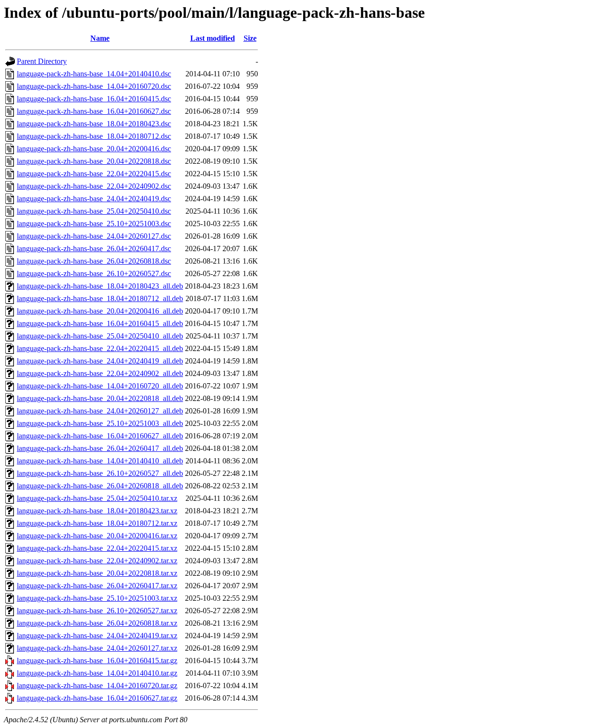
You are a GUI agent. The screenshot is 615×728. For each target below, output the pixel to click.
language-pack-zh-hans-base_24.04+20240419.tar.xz (97, 635)
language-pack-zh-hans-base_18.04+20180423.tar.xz (97, 511)
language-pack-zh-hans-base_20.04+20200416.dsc (94, 149)
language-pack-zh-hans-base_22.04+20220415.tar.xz (97, 548)
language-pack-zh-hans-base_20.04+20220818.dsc (94, 161)
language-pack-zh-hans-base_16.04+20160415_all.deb (100, 323)
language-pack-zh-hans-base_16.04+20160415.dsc (94, 99)
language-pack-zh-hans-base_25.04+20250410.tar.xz (97, 498)
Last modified (212, 38)
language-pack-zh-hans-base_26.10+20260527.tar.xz (97, 611)
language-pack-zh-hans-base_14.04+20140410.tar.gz (97, 673)
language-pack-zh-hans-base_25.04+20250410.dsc (94, 211)
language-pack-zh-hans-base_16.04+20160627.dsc (94, 111)
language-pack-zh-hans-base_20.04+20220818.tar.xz (97, 573)
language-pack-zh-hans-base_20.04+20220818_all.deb (100, 398)
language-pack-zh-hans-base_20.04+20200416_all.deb (100, 311)
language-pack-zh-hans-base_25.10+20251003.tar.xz (97, 598)
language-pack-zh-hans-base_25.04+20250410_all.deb (100, 336)
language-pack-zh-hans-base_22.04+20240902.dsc (94, 186)
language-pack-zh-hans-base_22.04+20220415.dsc (94, 174)
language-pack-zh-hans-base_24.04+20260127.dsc (94, 236)
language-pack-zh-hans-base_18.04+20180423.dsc (94, 124)
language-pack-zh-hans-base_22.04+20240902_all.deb (100, 373)
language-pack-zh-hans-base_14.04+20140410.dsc (94, 74)
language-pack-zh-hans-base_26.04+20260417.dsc (94, 248)
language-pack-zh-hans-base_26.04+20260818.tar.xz (97, 623)
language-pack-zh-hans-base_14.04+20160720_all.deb (100, 386)
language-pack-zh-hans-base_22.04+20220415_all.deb (100, 348)
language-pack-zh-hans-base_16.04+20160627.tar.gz (97, 698)
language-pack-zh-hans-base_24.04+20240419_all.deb (100, 361)
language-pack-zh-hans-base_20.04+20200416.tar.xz (97, 536)
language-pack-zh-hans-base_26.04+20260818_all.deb (100, 486)
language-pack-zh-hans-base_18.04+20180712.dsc (94, 136)
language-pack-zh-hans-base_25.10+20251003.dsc (94, 223)
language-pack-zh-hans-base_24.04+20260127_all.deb (100, 411)
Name (100, 38)
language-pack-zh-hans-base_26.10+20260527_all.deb (100, 473)
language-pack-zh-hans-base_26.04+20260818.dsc (94, 261)
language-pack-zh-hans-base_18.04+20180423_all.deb (100, 286)
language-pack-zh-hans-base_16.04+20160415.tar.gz (97, 660)
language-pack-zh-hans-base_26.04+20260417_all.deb (100, 448)
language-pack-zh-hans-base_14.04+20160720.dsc (94, 86)
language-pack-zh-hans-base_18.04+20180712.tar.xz (97, 523)
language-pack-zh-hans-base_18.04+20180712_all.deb (100, 298)
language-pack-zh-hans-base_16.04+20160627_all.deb (100, 436)
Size (250, 38)
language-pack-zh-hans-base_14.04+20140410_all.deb (100, 461)
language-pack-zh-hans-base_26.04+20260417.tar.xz (97, 586)
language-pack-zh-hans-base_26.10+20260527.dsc (94, 273)
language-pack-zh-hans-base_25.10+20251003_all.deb (100, 423)
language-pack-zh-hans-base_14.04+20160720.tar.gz (97, 685)
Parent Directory (42, 61)
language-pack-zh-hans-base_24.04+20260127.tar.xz (97, 648)
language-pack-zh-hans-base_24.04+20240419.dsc (94, 198)
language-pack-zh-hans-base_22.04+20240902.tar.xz (97, 561)
